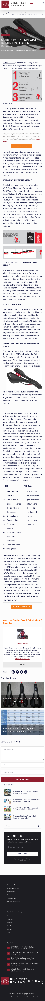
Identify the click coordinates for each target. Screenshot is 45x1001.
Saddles (5, 35)
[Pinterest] (32, 981)
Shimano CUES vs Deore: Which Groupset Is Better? (25, 793)
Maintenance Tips (13, 888)
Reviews (19, 996)
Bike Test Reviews (14, 994)
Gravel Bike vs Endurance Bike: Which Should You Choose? (22, 959)
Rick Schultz (8, 50)
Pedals (9, 926)
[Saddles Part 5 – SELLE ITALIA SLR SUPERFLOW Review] (22, 695)
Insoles (9, 922)
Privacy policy (11, 898)
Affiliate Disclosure (13, 901)
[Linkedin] (21, 665)
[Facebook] (24, 665)
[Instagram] (42, 981)
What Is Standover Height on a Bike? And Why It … (22, 970)
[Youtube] (29, 981)
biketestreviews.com (22, 659)
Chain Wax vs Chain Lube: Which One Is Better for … (24, 953)
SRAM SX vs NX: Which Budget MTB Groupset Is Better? (25, 809)
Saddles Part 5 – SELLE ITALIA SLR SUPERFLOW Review (20, 699)
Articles (26, 996)
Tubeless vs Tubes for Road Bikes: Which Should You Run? (26, 801)
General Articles (12, 885)
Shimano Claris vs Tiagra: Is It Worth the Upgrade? (24, 817)
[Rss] (43, 984)
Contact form (11, 895)
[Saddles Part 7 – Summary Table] (22, 722)
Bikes (9, 916)
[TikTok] (39, 981)
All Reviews (11, 891)
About (12, 996)
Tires (8, 932)
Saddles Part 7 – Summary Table (19, 728)
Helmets (10, 919)
